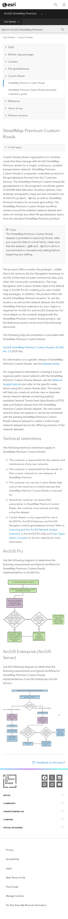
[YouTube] (59, 784)
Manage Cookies (15, 896)
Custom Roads (25, 37)
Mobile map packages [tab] (21, 54)
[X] (52, 778)
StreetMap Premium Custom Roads (26, 83)
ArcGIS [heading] (6, 795)
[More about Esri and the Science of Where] (9, 782)
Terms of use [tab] (15, 108)
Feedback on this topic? (51, 762)
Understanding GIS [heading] (13, 811)
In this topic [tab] (15, 147)
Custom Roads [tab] (16, 75)
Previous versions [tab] (18, 115)
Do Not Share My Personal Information (26, 905)
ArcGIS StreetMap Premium (20, 13)
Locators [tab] (13, 61)
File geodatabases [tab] (18, 68)
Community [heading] (9, 803)
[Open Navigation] (64, 4)
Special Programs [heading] (13, 827)
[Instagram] (52, 784)
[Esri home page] (9, 4)
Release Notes (51, 363)
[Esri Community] (45, 784)
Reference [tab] (14, 101)
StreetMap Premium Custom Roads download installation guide (32, 92)
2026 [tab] (11, 47)
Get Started (10, 21)
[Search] (55, 4)
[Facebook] (45, 778)
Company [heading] (8, 819)
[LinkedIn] (59, 778)
